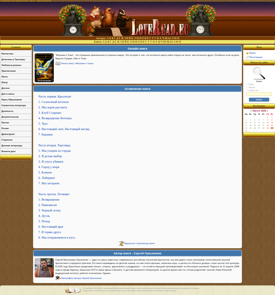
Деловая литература (11, 145)
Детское (5, 88)
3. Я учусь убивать (50, 161)
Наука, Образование (11, 99)
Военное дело (8, 151)
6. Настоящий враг (50, 226)
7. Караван (45, 134)
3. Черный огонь (49, 210)
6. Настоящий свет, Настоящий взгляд (63, 129)
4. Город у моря (48, 167)
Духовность (7, 110)
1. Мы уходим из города (54, 150)
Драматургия (8, 133)
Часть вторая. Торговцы (54, 145)
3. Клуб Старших (49, 112)
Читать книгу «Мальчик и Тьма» (77, 63)
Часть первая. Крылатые (54, 96)
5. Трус (43, 123)
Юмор (4, 82)
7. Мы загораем (48, 183)
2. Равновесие (47, 205)
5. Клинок (45, 172)
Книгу (251, 84)
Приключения (8, 70)
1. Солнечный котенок (53, 102)
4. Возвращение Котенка (55, 118)
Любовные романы (11, 65)
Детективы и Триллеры (13, 59)
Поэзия (5, 128)
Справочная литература (13, 105)
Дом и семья (7, 93)
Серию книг (253, 90)
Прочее (5, 122)
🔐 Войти (251, 53)
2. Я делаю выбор (50, 156)
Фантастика (7, 53)
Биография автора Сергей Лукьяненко (81, 278)
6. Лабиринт (46, 177)
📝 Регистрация (254, 57)
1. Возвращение (49, 199)
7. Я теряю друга (49, 232)
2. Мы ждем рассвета (52, 107)
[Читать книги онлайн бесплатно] (137, 35)
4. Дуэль (44, 215)
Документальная (10, 116)
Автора (251, 87)
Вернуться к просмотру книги (139, 243)
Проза (4, 76)
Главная (16, 47)
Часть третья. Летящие (53, 194)
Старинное (6, 139)
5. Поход (44, 221)
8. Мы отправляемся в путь (56, 237)
